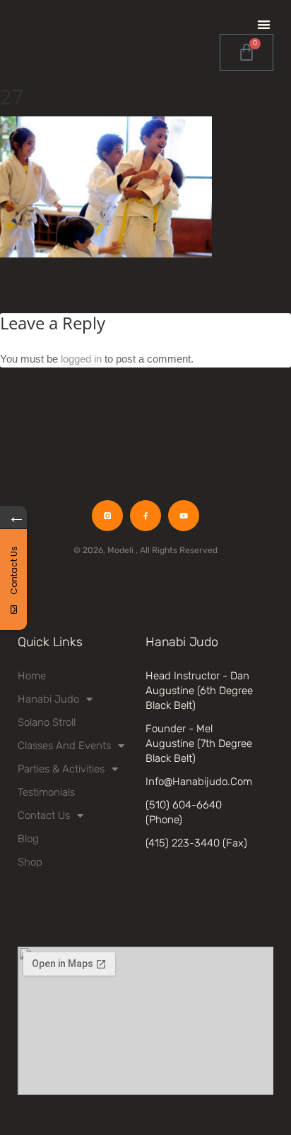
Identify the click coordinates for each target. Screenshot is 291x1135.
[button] (264, 24)
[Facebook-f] (145, 515)
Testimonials (46, 792)
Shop (30, 862)
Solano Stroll (47, 722)
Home (32, 675)
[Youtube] (183, 515)
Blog (28, 838)
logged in (81, 359)
